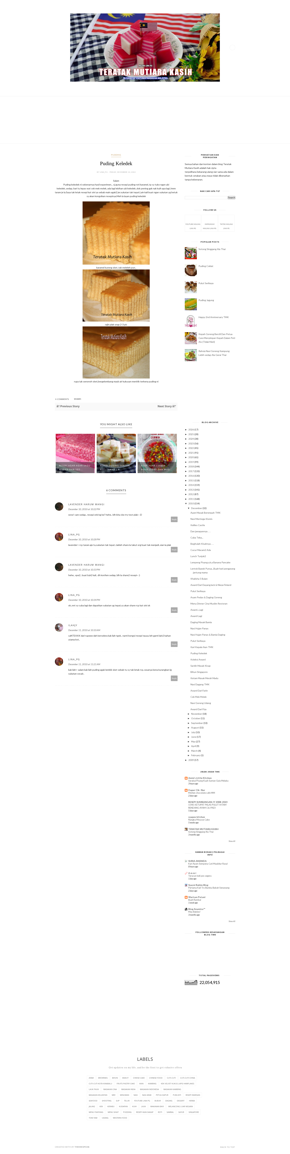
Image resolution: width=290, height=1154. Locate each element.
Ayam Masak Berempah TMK (205, 512)
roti (160, 1112)
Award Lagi (196, 616)
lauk (143, 1106)
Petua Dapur (162, 1095)
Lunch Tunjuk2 (198, 556)
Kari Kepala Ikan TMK (201, 647)
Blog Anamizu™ (196, 909)
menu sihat (113, 1112)
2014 (191, 485)
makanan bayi (157, 1106)
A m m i (192, 873)
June (194, 736)
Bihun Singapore (199, 671)
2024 (191, 438)
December (197, 508)
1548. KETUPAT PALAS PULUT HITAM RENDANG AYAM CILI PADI (207, 806)
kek (101, 1106)
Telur (127, 1100)
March (194, 750)
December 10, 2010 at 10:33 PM (84, 569)
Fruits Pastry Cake (126, 1083)
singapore (194, 1112)
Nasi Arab (146, 1095)
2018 (191, 466)
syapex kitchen (196, 816)
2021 (191, 452)
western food (120, 1118)
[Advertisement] (145, 119)
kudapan (123, 1106)
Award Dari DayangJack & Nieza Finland (210, 584)
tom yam (93, 1118)
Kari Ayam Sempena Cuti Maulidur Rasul (208, 863)
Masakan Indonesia (149, 1089)
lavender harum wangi (86, 504)
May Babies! (194, 911)
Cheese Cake (139, 1078)
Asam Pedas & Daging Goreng (206, 597)
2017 (191, 471)
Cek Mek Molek (198, 696)
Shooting (106, 1100)
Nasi (136, 1095)
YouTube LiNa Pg (142, 1100)
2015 (191, 480)
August (195, 727)
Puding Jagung (206, 300)
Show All (232, 841)
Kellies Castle (197, 525)
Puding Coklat (206, 266)
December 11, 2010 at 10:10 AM (84, 630)
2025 (191, 434)
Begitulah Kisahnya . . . (202, 543)
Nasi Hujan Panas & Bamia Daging (207, 634)
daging (168, 1100)
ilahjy (72, 625)
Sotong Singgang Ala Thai (212, 249)
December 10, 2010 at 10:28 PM (84, 539)
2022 (191, 448)
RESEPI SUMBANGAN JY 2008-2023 (207, 802)
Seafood (93, 1100)
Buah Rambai (194, 899)
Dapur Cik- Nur (196, 790)
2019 (191, 461)
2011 (191, 498)
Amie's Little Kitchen (200, 778)
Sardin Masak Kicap (200, 665)
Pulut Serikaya (206, 283)
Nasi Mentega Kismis (201, 518)
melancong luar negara (180, 1106)
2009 (191, 760)
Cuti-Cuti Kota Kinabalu (100, 1083)
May (193, 741)
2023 (191, 443)
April (194, 746)
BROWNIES (103, 1078)
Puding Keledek (198, 653)
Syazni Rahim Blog (198, 885)
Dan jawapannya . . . (200, 531)
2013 (191, 489)
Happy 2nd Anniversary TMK (214, 317)
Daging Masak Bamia (201, 622)
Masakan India (128, 1089)
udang (105, 1118)
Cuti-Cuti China (187, 1078)
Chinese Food (155, 1078)
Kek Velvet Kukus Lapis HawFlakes (177, 1083)
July (193, 732)
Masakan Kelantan (98, 1095)
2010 (191, 503)
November (197, 713)
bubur (158, 1100)
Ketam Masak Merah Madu (204, 678)
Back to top (227, 1147)
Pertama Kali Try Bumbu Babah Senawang (208, 887)
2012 (191, 494)
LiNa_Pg (74, 534)
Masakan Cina (110, 1089)
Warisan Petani (196, 897)
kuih (134, 1106)
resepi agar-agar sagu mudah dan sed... (74, 467)
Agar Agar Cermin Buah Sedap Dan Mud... (156, 467)
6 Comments (62, 399)
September (197, 723)
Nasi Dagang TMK (199, 684)
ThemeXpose (82, 1147)
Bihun (115, 1078)
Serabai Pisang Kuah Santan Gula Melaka (208, 780)
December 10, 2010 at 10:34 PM (84, 599)
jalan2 (92, 1106)
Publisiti (177, 1095)
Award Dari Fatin (199, 690)
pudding (116, 155)
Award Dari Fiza (198, 709)
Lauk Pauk (94, 1089)
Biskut (125, 1078)
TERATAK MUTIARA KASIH (203, 829)
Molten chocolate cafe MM (201, 792)
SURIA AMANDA (197, 860)
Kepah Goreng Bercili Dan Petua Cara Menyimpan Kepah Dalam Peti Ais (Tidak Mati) (217, 338)
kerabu (110, 1106)
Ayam (91, 1078)
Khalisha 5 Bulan (199, 578)
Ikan (141, 1083)
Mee (113, 1095)
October (196, 718)
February (196, 755)
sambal (170, 1112)
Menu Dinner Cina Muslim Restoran (208, 603)
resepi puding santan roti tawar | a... (115, 467)
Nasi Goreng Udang (200, 703)
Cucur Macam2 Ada (200, 550)
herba (192, 1100)
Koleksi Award (198, 659)
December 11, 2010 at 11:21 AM (84, 664)
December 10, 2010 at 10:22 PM (84, 509)
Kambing (152, 1083)
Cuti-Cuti (171, 1078)
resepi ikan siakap (144, 1112)
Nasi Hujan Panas (199, 628)
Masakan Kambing (172, 1089)
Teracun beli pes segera (199, 875)
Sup (117, 1100)
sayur (181, 1112)
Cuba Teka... (196, 537)
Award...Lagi (196, 609)
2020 (191, 457)
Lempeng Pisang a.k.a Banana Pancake (210, 562)
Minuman (124, 1095)
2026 (191, 429)
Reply (174, 519)
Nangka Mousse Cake (199, 819)
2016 (191, 475)
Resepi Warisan (193, 1095)
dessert (180, 1100)
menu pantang (96, 1112)
